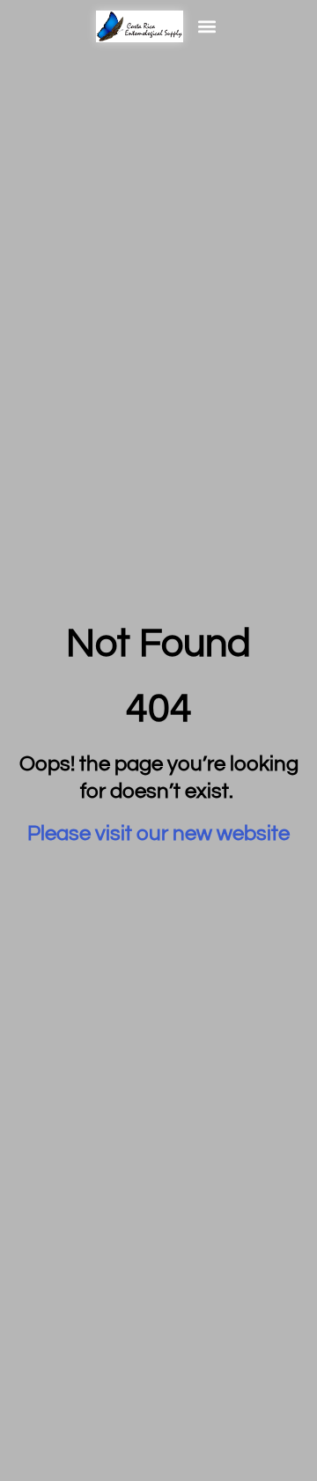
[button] (206, 26)
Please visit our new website (158, 833)
